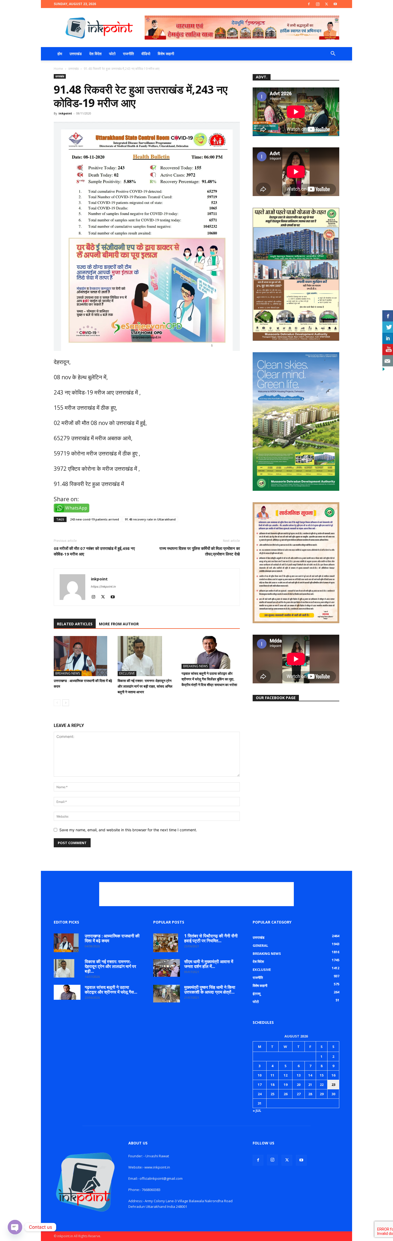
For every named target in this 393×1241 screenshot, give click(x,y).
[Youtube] (335, 4)
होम (59, 53)
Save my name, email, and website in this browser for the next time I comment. (128, 830)
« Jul (257, 1110)
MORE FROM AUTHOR (119, 623)
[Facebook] (309, 4)
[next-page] (65, 702)
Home (58, 68)
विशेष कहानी (166, 53)
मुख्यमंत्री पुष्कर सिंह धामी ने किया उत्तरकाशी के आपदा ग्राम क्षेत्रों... (209, 989)
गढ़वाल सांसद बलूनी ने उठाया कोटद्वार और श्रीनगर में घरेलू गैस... (111, 989)
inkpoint (65, 113)
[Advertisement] (196, 894)
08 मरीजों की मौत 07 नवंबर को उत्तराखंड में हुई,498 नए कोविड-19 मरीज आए (94, 551)
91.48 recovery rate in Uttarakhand (150, 519)
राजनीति (128, 53)
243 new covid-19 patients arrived (94, 519)
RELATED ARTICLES (75, 623)
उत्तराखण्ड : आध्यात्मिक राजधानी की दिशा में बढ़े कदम (112, 938)
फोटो (112, 53)
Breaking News (67, 673)
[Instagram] (318, 4)
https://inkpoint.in (103, 586)
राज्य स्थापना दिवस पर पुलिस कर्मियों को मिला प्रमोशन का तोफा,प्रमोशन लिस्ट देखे (199, 551)
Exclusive (127, 673)
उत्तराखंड (76, 53)
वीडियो (145, 53)
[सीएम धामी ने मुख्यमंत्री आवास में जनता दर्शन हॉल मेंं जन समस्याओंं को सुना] (166, 968)
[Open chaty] (15, 1227)
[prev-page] (57, 702)
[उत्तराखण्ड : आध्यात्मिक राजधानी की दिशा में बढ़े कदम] (83, 656)
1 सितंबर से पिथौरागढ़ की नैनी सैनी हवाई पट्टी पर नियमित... (211, 938)
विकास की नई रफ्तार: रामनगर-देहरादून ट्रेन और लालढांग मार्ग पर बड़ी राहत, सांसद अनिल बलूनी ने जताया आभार (145, 686)
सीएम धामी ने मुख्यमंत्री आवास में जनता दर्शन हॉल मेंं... (208, 964)
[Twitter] (326, 4)
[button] (332, 54)
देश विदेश (95, 53)
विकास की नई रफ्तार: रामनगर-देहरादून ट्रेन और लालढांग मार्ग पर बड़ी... (110, 966)
